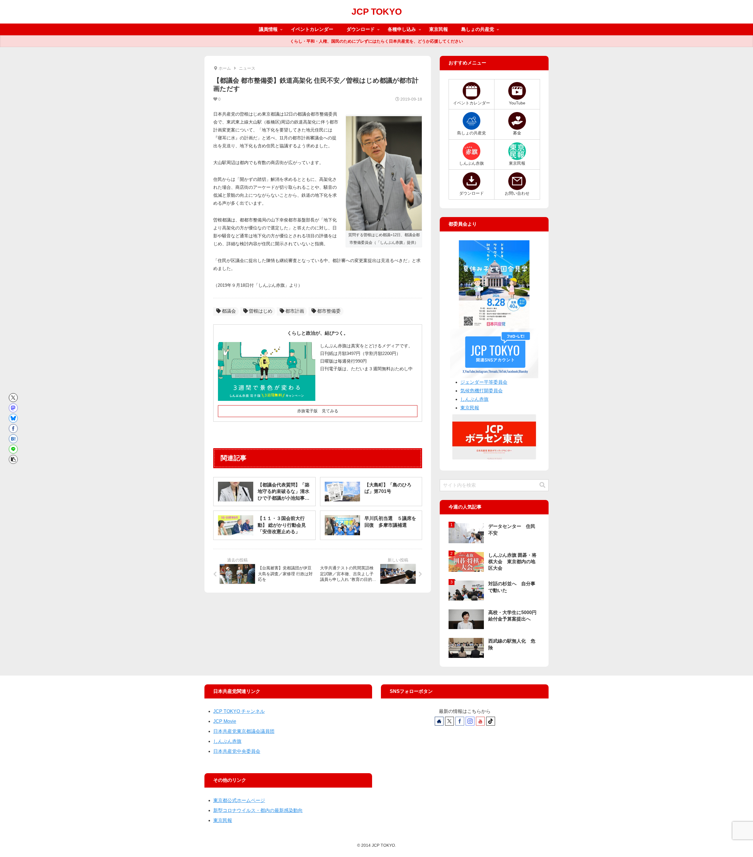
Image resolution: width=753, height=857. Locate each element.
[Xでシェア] (13, 397)
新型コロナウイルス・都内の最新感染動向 (258, 810)
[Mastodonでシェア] (13, 408)
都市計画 (294, 311)
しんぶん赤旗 (474, 399)
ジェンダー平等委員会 (483, 382)
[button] (13, 459)
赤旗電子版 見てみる (317, 411)
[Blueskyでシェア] (13, 418)
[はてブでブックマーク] (13, 438)
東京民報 (469, 407)
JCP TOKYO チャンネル (239, 711)
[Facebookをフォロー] (459, 721)
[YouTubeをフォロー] (480, 721)
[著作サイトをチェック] (439, 721)
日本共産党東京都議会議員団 (243, 731)
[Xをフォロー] (449, 721)
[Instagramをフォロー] (470, 721)
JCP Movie (224, 721)
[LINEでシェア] (13, 449)
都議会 (229, 311)
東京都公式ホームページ (239, 800)
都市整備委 (329, 311)
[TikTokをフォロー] (490, 721)
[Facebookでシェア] (13, 428)
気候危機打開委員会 (481, 390)
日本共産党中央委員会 (236, 751)
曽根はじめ (260, 311)
